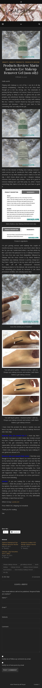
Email (4, 607)
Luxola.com (15, 502)
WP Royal (22, 684)
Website (5, 617)
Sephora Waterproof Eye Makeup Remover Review (10, 543)
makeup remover (15, 567)
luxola (36, 564)
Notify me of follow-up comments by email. (16, 659)
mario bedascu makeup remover (24, 570)
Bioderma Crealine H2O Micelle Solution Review (28, 543)
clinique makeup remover (10, 564)
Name (4, 598)
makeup (5, 567)
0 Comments (36, 577)
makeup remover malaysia (30, 567)
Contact (36, 684)
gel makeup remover (26, 564)
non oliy (5, 572)
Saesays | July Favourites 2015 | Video (10, 552)
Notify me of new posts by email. (13, 665)
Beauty (5, 62)
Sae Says (21, 11)
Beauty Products (17, 62)
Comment (5, 627)
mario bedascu (7, 570)
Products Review (32, 62)
